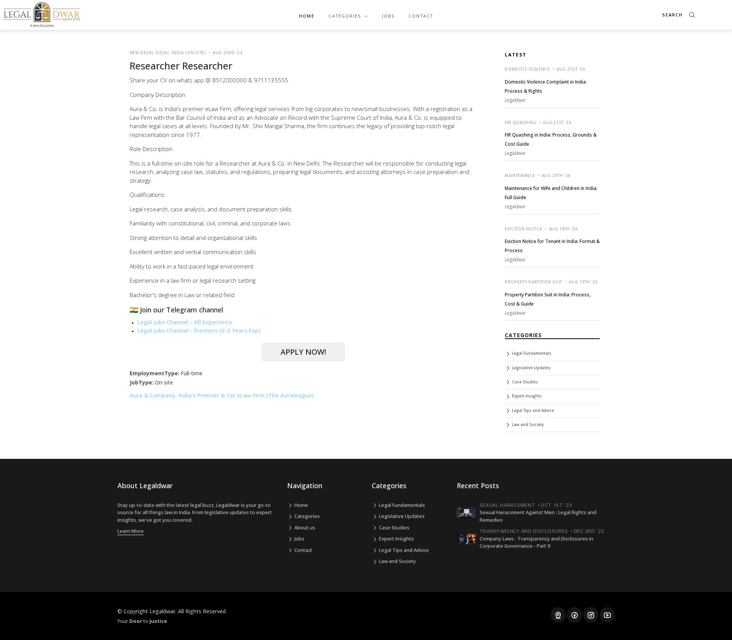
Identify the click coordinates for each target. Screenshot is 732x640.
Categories (306, 516)
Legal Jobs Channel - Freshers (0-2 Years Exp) (198, 330)
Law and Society (527, 424)
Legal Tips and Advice (532, 410)
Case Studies (524, 381)
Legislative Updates (531, 367)
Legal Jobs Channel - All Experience (185, 322)
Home (307, 16)
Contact (421, 16)
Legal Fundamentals (531, 353)
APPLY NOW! (303, 352)
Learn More (130, 530)
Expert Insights (526, 396)
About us (304, 527)
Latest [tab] (516, 54)
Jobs (388, 16)
